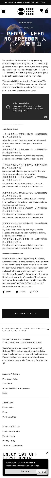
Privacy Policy (8, 441)
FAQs (4, 393)
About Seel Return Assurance (16, 388)
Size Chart (7, 383)
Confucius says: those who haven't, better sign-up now (24, 329)
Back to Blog (27, 314)
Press (5, 412)
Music (20, 28)
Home (22, 22)
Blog (28, 22)
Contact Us (7, 407)
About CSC (7, 403)
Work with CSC (9, 417)
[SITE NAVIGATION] (3, 11)
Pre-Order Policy (10, 379)
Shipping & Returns (11, 374)
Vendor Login (8, 436)
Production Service (11, 431)
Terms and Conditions (12, 445)
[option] (25, 2)
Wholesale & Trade (11, 427)
